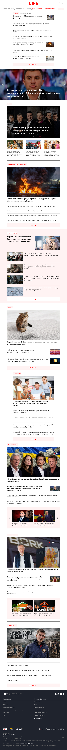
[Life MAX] (58, 694)
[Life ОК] (61, 694)
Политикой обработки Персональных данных (44, 8)
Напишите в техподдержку (9, 734)
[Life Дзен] (56, 694)
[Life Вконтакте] (63, 694)
